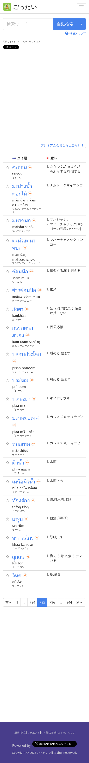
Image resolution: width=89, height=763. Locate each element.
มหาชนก (21, 220)
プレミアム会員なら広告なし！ (62, 145)
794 (32, 602)
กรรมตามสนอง (22, 332)
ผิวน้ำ (18, 463)
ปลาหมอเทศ (25, 418)
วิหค (17, 575)
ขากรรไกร (23, 538)
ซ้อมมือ (20, 271)
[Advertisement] (44, 97)
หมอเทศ (21, 444)
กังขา (17, 309)
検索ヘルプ (77, 33)
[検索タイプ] (81, 24)
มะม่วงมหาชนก (23, 244)
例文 (23, 732)
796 (52, 602)
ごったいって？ (66, 732)
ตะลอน (19, 167)
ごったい (43, 753)
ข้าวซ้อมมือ (24, 290)
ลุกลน (18, 557)
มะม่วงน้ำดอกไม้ (22, 190)
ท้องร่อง (21, 500)
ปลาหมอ (21, 399)
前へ (8, 602)
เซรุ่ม (17, 519)
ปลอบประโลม (26, 354)
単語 (16, 732)
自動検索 (65, 24)
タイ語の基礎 (48, 732)
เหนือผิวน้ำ (23, 481)
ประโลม (20, 380)
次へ (79, 602)
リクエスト (33, 732)
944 (69, 602)
